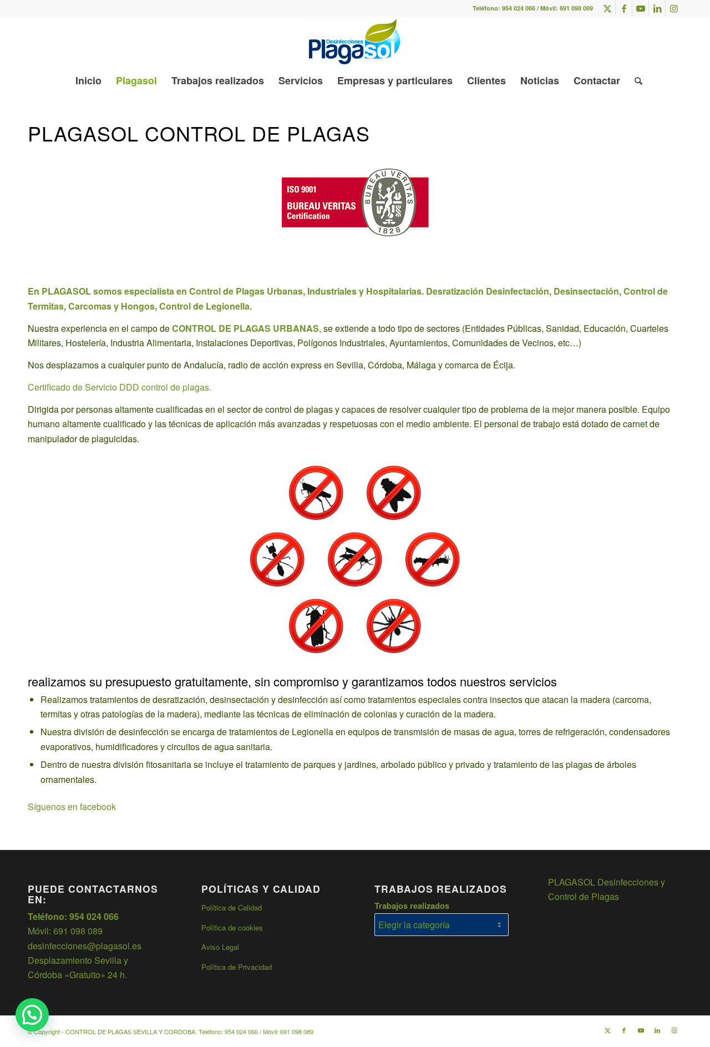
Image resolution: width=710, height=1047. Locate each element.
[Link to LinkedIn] (657, 8)
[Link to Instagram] (674, 8)
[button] (32, 1014)
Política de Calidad (231, 907)
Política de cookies (232, 927)
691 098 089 (576, 8)
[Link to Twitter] (607, 8)
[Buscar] (634, 80)
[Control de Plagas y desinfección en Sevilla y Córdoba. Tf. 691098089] (355, 42)
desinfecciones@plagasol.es (84, 945)
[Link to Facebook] (624, 8)
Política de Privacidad (236, 967)
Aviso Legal (220, 947)
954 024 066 (518, 8)
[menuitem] (88, 80)
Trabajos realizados (411, 905)
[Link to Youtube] (640, 8)
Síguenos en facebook (72, 806)
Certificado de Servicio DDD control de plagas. (119, 387)
